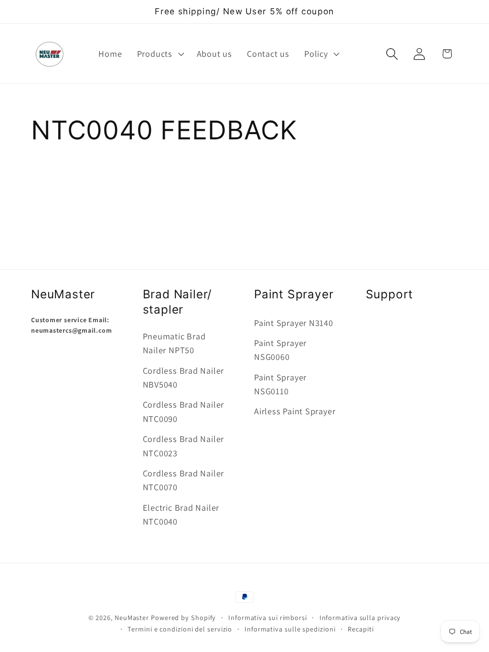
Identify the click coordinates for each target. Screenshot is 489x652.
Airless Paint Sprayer (294, 411)
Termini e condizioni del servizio (180, 628)
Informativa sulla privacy (360, 617)
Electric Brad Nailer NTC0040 (181, 514)
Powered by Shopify (183, 617)
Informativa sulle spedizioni (289, 628)
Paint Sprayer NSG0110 (280, 384)
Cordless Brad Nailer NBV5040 (183, 377)
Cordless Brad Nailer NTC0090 (183, 411)
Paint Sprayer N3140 (293, 322)
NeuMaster (132, 617)
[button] (159, 54)
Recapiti (360, 628)
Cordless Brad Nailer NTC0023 (183, 445)
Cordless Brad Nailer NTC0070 (183, 480)
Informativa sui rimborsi (267, 617)
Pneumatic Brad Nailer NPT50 (174, 343)
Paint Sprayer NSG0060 (280, 349)
